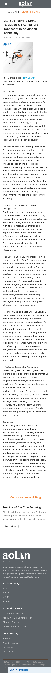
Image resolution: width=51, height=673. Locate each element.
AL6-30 (6, 592)
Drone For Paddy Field (13, 613)
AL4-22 (6, 588)
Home (10, 12)
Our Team (8, 647)
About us (7, 638)
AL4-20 (6, 601)
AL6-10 (6, 597)
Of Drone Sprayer (11, 622)
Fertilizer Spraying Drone (14, 626)
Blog (16, 12)
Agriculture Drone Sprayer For (17, 617)
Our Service (8, 651)
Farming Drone (29, 78)
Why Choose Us (10, 643)
